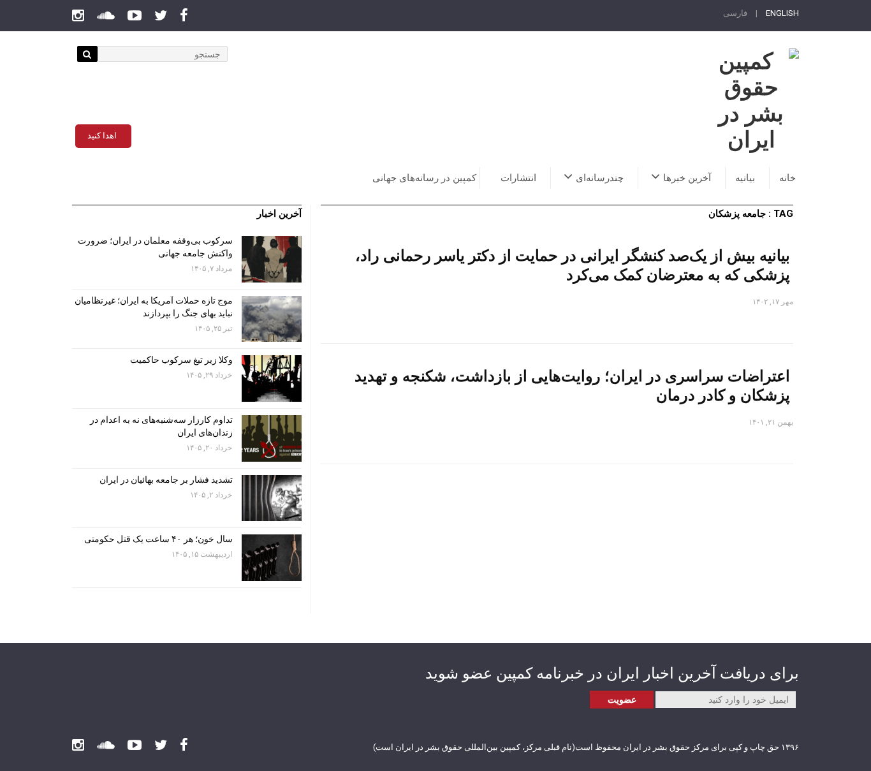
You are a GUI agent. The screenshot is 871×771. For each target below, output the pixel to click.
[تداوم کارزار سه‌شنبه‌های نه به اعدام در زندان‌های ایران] (272, 438)
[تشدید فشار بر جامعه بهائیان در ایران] (272, 498)
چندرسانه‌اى (600, 178)
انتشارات (518, 178)
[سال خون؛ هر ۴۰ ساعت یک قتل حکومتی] (272, 557)
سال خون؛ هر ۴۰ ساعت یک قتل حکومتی (158, 539)
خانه (787, 178)
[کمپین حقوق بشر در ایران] (751, 100)
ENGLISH (782, 13)
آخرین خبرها (687, 178)
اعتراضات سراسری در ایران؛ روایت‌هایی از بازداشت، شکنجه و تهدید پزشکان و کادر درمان (572, 385)
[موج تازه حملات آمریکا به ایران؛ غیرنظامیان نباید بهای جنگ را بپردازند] (272, 319)
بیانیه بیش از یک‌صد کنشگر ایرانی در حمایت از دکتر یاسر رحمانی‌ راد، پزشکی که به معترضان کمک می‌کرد (572, 264)
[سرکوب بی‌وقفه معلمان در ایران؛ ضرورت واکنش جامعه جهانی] (272, 259)
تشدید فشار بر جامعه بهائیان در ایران (165, 479)
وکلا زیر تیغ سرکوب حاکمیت (180, 360)
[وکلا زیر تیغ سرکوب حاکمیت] (272, 378)
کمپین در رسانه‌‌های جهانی (424, 178)
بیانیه (745, 178)
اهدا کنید (102, 135)
